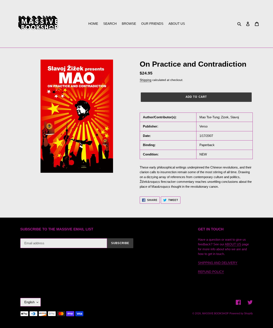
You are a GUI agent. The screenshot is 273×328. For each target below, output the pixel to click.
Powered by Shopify (241, 313)
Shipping (145, 80)
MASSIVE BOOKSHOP (215, 313)
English (29, 302)
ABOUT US (233, 244)
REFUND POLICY (211, 272)
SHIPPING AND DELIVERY (217, 263)
